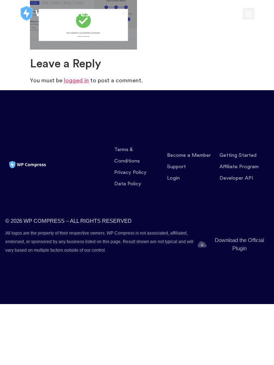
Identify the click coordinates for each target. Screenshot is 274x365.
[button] (248, 14)
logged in (76, 80)
